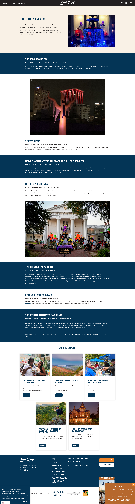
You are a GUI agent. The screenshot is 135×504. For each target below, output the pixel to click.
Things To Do (57, 462)
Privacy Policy (84, 465)
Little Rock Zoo (50, 168)
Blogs (78, 461)
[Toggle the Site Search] (126, 3)
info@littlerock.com (33, 467)
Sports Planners (83, 458)
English (6, 502)
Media (13, 3)
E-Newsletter (106, 464)
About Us (71, 461)
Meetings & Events (59, 478)
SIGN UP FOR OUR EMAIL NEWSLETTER (113, 500)
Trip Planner (21, 3)
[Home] (67, 3)
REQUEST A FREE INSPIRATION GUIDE (125, 500)
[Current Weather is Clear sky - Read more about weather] (121, 3)
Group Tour (72, 458)
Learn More (21, 498)
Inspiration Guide (106, 460)
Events (54, 459)
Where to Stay (57, 465)
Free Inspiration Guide (58, 482)
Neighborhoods (58, 472)
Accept (25, 501)
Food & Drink (57, 468)
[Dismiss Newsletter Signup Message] (133, 484)
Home (14, 8)
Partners (75, 465)
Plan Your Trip (58, 475)
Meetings (5, 3)
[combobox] (5, 502)
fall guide (71, 334)
